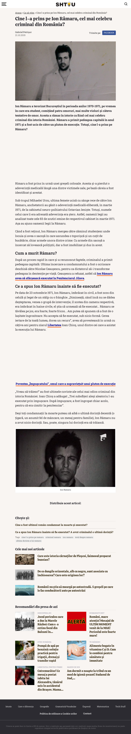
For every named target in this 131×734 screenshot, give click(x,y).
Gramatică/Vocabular (65, 706)
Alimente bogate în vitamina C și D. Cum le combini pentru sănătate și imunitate (102, 653)
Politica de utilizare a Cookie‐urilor (58, 713)
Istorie (9, 706)
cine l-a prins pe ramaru (33, 537)
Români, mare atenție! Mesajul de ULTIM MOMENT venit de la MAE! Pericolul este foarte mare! (102, 626)
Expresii (87, 706)
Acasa (18, 12)
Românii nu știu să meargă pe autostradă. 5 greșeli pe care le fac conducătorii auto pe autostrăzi (75, 588)
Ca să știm (28, 12)
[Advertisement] (65, 157)
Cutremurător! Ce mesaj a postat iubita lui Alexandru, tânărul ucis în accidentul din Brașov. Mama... (50, 680)
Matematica (103, 706)
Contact (87, 713)
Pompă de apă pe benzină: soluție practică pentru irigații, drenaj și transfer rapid (49, 653)
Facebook (109, 33)
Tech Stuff (120, 706)
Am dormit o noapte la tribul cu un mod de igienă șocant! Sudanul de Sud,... (89, 674)
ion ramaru (68, 537)
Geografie (44, 706)
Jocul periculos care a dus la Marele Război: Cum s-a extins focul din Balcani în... (50, 624)
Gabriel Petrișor (23, 32)
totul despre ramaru (84, 537)
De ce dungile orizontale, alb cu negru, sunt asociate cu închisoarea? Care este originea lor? (73, 573)
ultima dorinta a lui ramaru (28, 540)
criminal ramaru (53, 537)
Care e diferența (26, 706)
